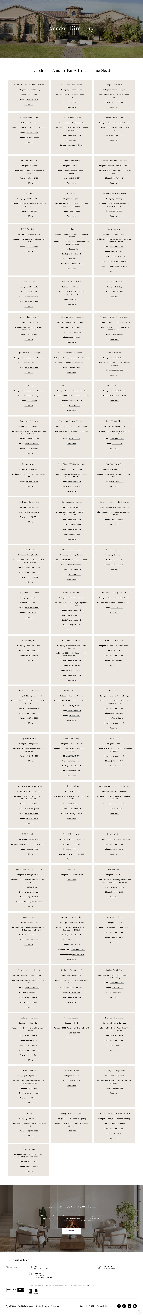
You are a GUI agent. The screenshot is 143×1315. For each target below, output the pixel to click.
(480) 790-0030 (32, 718)
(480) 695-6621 (117, 481)
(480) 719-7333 (74, 625)
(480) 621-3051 (117, 1088)
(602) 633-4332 (117, 713)
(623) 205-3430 (32, 448)
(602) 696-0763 (117, 761)
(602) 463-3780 (74, 575)
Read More (29, 104)
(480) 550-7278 (32, 481)
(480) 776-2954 (121, 266)
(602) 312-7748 (74, 439)
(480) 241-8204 (117, 211)
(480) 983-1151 (117, 444)
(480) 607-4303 (32, 756)
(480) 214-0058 (74, 1081)
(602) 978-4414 (32, 1002)
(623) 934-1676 (117, 809)
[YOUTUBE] (135, 1306)
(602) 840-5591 (74, 178)
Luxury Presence (52, 1306)
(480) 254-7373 (117, 565)
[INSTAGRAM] (124, 1306)
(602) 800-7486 (117, 102)
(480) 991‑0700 (74, 211)
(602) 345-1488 (74, 992)
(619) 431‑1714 (32, 211)
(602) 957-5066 (32, 1131)
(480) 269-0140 (74, 665)
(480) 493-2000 (117, 892)
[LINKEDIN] (129, 1306)
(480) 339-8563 (77, 264)
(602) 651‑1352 (117, 370)
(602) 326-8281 (79, 854)
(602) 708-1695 (32, 1055)
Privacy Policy (102, 1306)
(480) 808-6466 (74, 486)
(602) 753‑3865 (74, 406)
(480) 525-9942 (117, 178)
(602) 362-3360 (32, 897)
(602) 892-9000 (74, 140)
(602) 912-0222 (32, 804)
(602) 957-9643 (32, 133)
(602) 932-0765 (74, 1131)
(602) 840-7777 (117, 608)
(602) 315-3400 (117, 1133)
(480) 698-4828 (117, 937)
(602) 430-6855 (117, 519)
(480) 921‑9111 (32, 401)
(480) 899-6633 (36, 902)
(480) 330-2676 (32, 1166)
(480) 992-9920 (117, 251)
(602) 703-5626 (32, 818)
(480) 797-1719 (31, 612)
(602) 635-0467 (32, 100)
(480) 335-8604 (109, 1269)
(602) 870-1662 (32, 246)
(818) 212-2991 (74, 771)
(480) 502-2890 (32, 849)
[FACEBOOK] (119, 1306)
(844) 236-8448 (74, 102)
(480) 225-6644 (74, 259)
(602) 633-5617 (74, 534)
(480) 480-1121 (117, 988)
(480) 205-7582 (32, 655)
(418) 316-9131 (32, 292)
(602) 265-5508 (74, 804)
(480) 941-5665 (117, 135)
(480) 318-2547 (32, 1098)
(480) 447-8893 (32, 1040)
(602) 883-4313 (74, 716)
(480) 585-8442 (74, 940)
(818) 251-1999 (74, 756)
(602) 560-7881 (74, 1033)
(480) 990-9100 (117, 1045)
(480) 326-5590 (117, 849)
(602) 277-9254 (74, 849)
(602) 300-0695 (117, 660)
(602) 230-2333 (32, 577)
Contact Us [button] (71, 1231)
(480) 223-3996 (78, 955)
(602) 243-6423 (32, 178)
